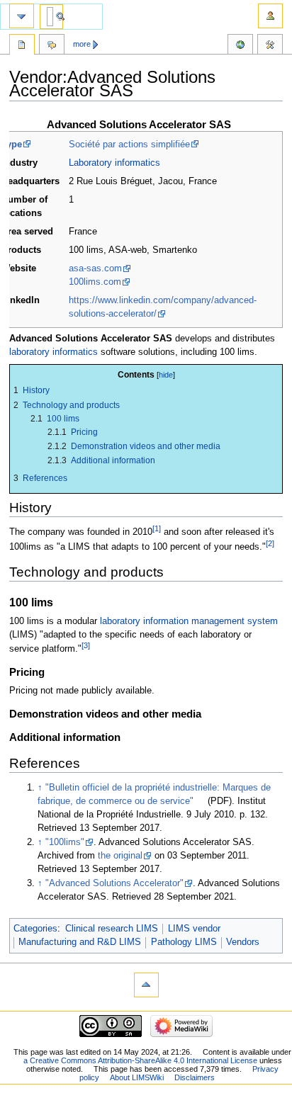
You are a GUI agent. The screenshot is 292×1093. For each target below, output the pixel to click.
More (82, 44)
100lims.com (95, 282)
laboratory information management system (189, 621)
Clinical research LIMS (111, 929)
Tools (270, 46)
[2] (270, 543)
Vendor (22, 46)
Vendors (242, 942)
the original (120, 856)
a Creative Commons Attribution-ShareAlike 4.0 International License (140, 1060)
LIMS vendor (194, 929)
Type (11, 144)
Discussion (52, 46)
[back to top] (146, 985)
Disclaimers (194, 1077)
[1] (156, 528)
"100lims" (64, 842)
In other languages (240, 46)
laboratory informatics (53, 352)
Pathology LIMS (184, 942)
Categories (35, 929)
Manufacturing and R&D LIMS (79, 942)
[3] (86, 645)
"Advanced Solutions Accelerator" (114, 883)
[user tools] (270, 16)
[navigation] (21, 16)
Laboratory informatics (114, 163)
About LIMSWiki (137, 1077)
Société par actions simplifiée (129, 144)
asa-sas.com (95, 268)
